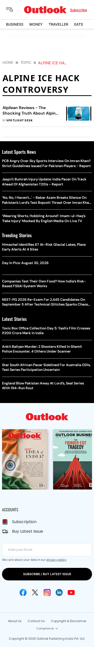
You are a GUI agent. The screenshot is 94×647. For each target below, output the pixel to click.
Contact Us (36, 621)
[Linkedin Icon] (59, 592)
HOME (8, 62)
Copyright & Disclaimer (68, 621)
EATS (78, 24)
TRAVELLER (58, 24)
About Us (15, 621)
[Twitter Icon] (35, 592)
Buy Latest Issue (27, 531)
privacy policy (56, 560)
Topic (26, 62)
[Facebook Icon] (23, 592)
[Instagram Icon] (47, 592)
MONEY (36, 24)
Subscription (24, 522)
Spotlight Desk (19, 120)
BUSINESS (14, 24)
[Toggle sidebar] (13, 9)
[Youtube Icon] (71, 592)
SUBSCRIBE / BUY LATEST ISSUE (47, 574)
